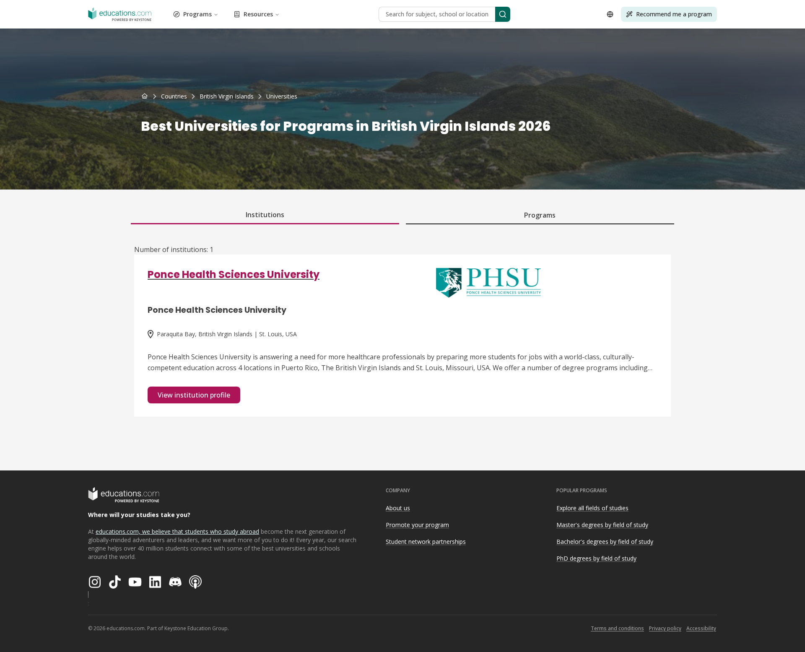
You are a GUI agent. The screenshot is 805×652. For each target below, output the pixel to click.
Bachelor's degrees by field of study (604, 541)
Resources (258, 14)
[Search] (502, 14)
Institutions (265, 214)
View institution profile (194, 395)
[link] (281, 96)
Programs (197, 14)
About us (398, 508)
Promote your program (417, 525)
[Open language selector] (610, 14)
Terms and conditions (617, 628)
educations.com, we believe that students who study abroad (177, 531)
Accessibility (701, 628)
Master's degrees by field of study (602, 525)
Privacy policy (665, 628)
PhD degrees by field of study (596, 558)
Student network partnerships (426, 541)
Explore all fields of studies (592, 508)
